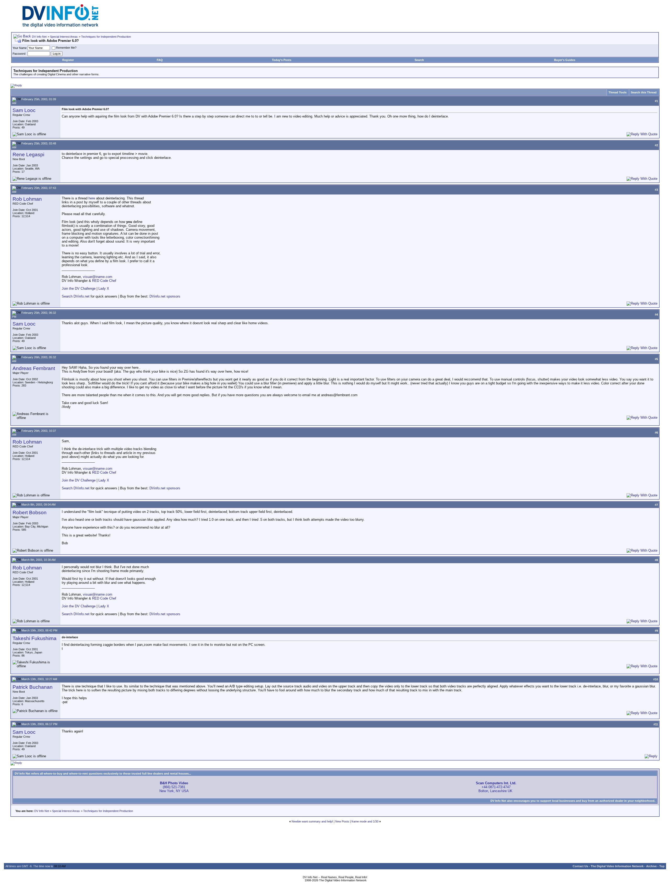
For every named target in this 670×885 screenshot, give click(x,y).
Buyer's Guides (564, 59)
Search (419, 59)
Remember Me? (66, 47)
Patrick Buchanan (33, 687)
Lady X (103, 288)
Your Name (20, 47)
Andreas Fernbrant (34, 368)
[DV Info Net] (60, 26)
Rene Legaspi (28, 154)
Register (68, 59)
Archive (651, 866)
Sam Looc (24, 110)
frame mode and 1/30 (364, 821)
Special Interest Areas (64, 36)
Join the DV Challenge (79, 288)
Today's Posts (281, 59)
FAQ (160, 59)
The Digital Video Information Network (617, 866)
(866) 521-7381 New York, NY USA (174, 787)
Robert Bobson (30, 512)
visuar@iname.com (97, 277)
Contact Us (580, 866)
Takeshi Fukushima (35, 638)
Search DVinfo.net (76, 296)
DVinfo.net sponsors (164, 296)
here (91, 198)
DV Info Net (39, 36)
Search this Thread (644, 92)
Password (19, 53)
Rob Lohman (27, 199)
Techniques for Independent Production (106, 36)
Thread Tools (617, 92)
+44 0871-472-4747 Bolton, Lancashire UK (496, 787)
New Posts (342, 821)
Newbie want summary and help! (312, 821)
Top (662, 866)
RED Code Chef (104, 281)
